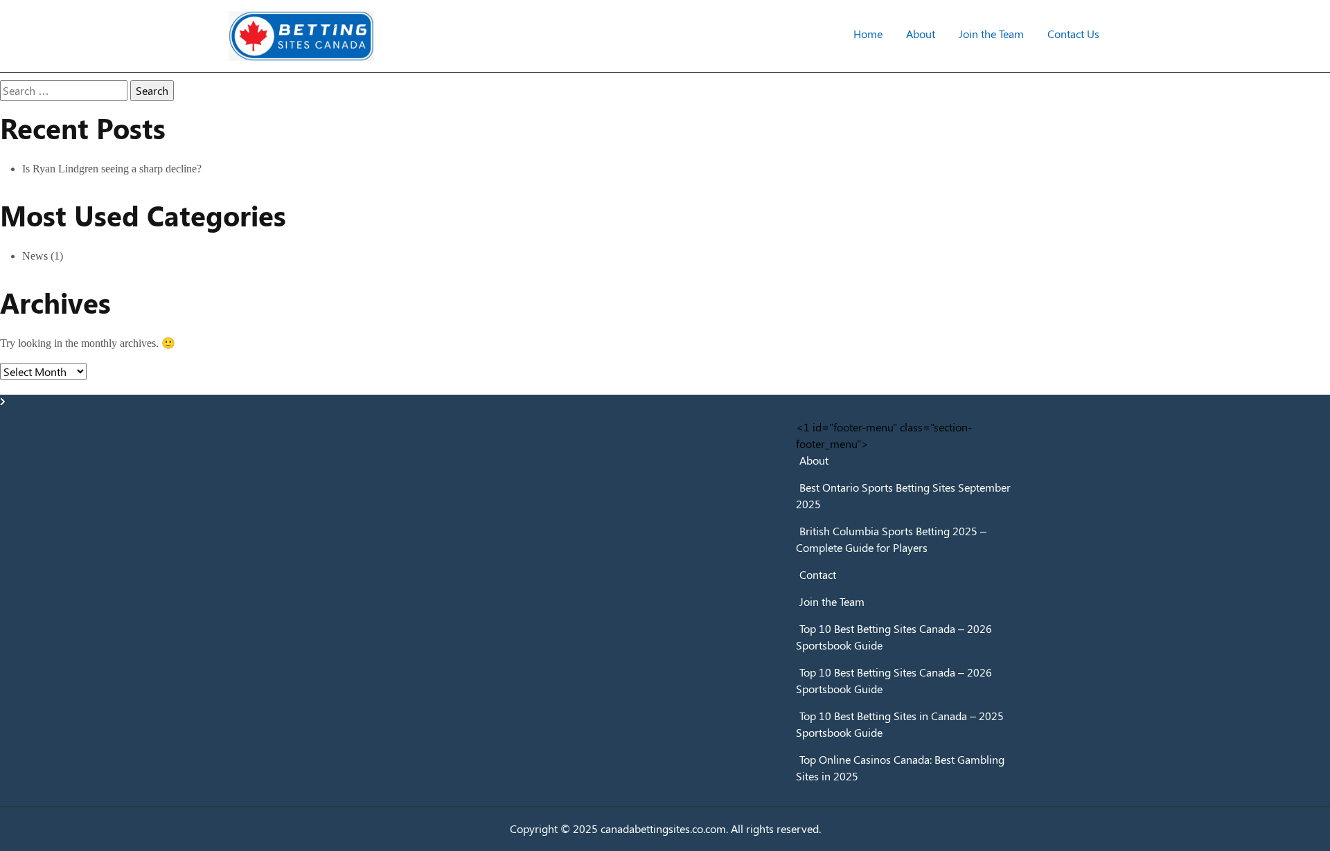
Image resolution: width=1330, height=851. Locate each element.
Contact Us (1073, 33)
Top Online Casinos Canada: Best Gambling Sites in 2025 (900, 767)
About (920, 33)
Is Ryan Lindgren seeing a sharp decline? (112, 168)
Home (868, 33)
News (35, 256)
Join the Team (991, 33)
